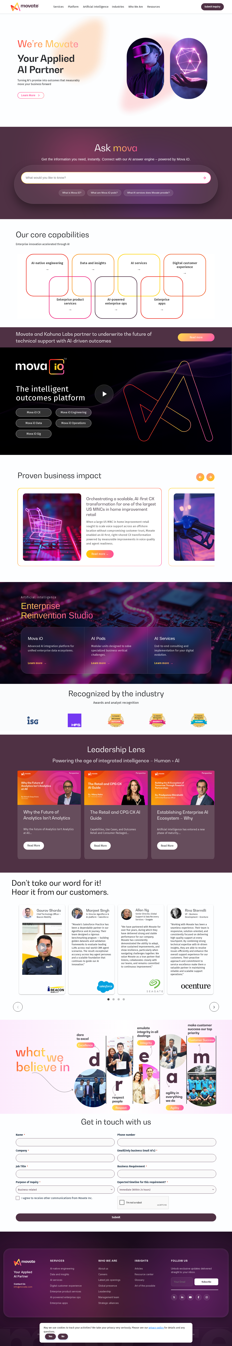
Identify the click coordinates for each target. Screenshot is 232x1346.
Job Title (22, 1166)
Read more (196, 337)
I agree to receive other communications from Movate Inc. (57, 1198)
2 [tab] (113, 999)
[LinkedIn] (182, 1297)
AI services (56, 1279)
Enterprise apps (59, 1303)
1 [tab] (108, 999)
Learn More (28, 95)
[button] (200, 477)
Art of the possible (145, 1285)
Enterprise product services (65, 1291)
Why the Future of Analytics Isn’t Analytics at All (46, 817)
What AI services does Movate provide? (148, 192)
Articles (139, 1268)
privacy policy (156, 1327)
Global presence (107, 1285)
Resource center (144, 1274)
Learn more (37, 663)
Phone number (126, 1134)
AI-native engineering (62, 1268)
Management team (108, 1297)
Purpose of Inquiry (28, 1182)
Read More (33, 845)
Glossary (139, 1279)
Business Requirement (132, 1166)
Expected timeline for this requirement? (142, 1182)
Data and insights (59, 1274)
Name (20, 1134)
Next (214, 1007)
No (62, 1336)
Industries (118, 6)
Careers (102, 1274)
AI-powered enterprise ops (65, 1297)
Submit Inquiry (212, 6)
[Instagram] (207, 1297)
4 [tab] (123, 999)
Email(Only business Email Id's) (137, 1150)
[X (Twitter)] (174, 1297)
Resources (153, 6)
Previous (18, 1007)
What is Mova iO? (71, 192)
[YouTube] (190, 1297)
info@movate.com (23, 1287)
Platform (73, 6)
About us (103, 1268)
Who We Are (135, 6)
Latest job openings (109, 1279)
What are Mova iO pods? (104, 192)
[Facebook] (198, 1297)
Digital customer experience (66, 1285)
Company (22, 1150)
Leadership (104, 1291)
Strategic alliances (108, 1303)
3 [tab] (118, 999)
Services (58, 6)
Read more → (100, 554)
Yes (50, 1336)
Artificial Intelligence (96, 6)
